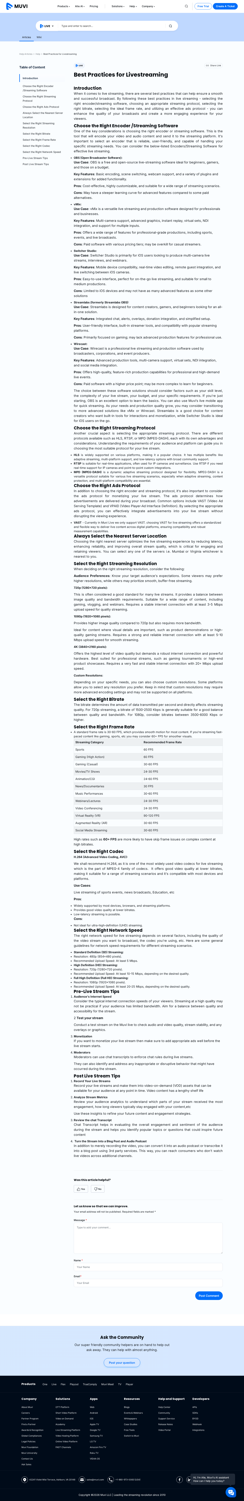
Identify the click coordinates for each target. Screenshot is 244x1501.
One (45, 1384)
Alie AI (79, 6)
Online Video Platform (67, 1441)
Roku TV (94, 1453)
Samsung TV (96, 1435)
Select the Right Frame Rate (39, 139)
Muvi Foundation (29, 1447)
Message (80, 1220)
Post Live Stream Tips (36, 164)
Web (92, 1407)
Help (132, 6)
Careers (25, 1412)
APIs (194, 1407)
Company (147, 6)
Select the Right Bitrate (36, 133)
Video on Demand (64, 1418)
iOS (91, 1418)
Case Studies (130, 1424)
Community (164, 1412)
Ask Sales (26, 1464)
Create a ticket (225, 6)
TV (119, 1384)
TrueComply (90, 1384)
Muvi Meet (107, 1384)
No (99, 1189)
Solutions (117, 6)
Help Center (164, 1407)
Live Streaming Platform (68, 1430)
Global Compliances (31, 1435)
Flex (63, 1384)
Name (78, 1260)
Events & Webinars (133, 1412)
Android (94, 1412)
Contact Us (27, 1458)
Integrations (198, 1430)
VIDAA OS (95, 1458)
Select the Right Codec (36, 145)
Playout (74, 1384)
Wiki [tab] (39, 37)
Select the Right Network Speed (42, 151)
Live (54, 1384)
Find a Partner (28, 1424)
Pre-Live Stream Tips (35, 157)
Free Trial (203, 6)
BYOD (195, 1418)
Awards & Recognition (32, 1430)
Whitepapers (130, 1418)
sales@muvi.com (95, 1479)
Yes (83, 1189)
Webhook (197, 1424)
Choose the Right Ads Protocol (41, 106)
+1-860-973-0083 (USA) (127, 1479)
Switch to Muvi (131, 1435)
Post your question (122, 1362)
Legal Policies (28, 1441)
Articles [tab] (26, 37)
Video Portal (164, 1430)
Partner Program (30, 1418)
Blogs (127, 1407)
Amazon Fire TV (98, 1447)
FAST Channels (63, 1447)
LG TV (93, 1441)
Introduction (30, 78)
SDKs (195, 1412)
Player (129, 1384)
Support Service (166, 1418)
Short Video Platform (66, 1412)
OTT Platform (62, 1407)
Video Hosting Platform (67, 1435)
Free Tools (129, 1430)
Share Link (215, 65)
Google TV (95, 1430)
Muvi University (29, 1453)
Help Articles (25, 54)
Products (63, 6)
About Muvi (27, 1407)
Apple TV (94, 1424)
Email (77, 1276)
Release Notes (165, 1424)
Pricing (94, 6)
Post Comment (209, 1295)
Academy (60, 1424)
